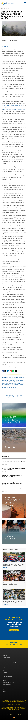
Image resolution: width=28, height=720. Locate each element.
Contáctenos (5, 659)
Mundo (4, 691)
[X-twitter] (10, 644)
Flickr (4, 674)
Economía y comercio (14, 384)
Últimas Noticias (20, 377)
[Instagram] (13, 644)
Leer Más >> (4, 464)
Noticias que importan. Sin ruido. (14, 618)
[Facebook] (6, 644)
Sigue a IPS (5, 667)
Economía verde (5, 384)
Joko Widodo (10, 386)
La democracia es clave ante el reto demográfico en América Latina (13, 565)
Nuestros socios (6, 657)
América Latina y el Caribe (8, 682)
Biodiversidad (5, 383)
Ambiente (12, 380)
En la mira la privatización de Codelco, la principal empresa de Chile (12, 476)
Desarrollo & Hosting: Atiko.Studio (14, 714)
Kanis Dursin (5, 46)
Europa (4, 687)
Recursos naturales (17, 386)
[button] (3, 371)
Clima (10, 377)
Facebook (5, 672)
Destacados (22, 383)
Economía (14, 377)
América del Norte (7, 684)
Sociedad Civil (5, 387)
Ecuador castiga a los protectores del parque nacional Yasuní (14, 583)
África (4, 680)
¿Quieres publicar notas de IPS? (9, 662)
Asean (15, 380)
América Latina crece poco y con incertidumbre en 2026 (12, 602)
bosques (10, 383)
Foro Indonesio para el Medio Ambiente (12, 105)
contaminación (16, 383)
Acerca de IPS (6, 655)
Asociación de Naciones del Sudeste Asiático (14, 109)
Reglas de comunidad (7, 676)
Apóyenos (5, 660)
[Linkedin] (21, 644)
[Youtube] (17, 644)
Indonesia (4, 386)
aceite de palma (5, 380)
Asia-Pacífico (20, 380)
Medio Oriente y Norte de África (9, 689)
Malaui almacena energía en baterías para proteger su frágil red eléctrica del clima (12, 483)
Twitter (4, 670)
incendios (22, 384)
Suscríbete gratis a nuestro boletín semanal (14, 625)
